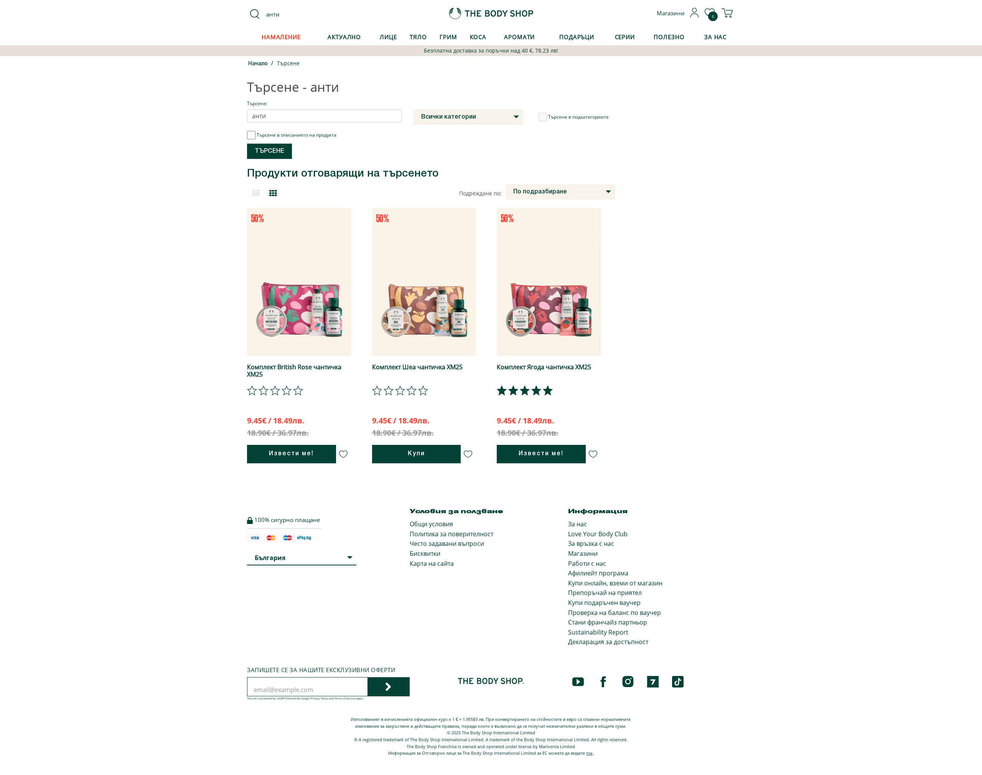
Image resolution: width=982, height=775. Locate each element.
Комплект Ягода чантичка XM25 (544, 367)
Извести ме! (291, 453)
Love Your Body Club (598, 534)
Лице (388, 37)
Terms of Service (344, 698)
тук (589, 753)
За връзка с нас (591, 543)
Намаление (281, 37)
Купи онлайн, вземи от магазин (615, 583)
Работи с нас (587, 563)
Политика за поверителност (451, 534)
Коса (478, 37)
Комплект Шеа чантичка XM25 (417, 367)
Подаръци (576, 37)
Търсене (288, 63)
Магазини (583, 553)
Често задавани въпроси (447, 543)
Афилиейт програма (598, 573)
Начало (258, 63)
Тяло (418, 37)
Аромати (519, 37)
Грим (448, 37)
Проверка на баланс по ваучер (614, 612)
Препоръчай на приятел (605, 592)
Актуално (344, 37)
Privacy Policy (319, 698)
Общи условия (431, 524)
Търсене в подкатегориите (578, 117)
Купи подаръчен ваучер (604, 602)
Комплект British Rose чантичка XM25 (294, 370)
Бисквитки (425, 553)
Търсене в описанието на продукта (296, 135)
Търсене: (257, 103)
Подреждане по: (480, 193)
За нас (577, 524)
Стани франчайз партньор (607, 622)
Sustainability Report (598, 632)
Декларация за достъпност (608, 642)
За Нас (715, 37)
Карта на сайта (432, 563)
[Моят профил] (695, 15)
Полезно (669, 37)
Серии (625, 37)
